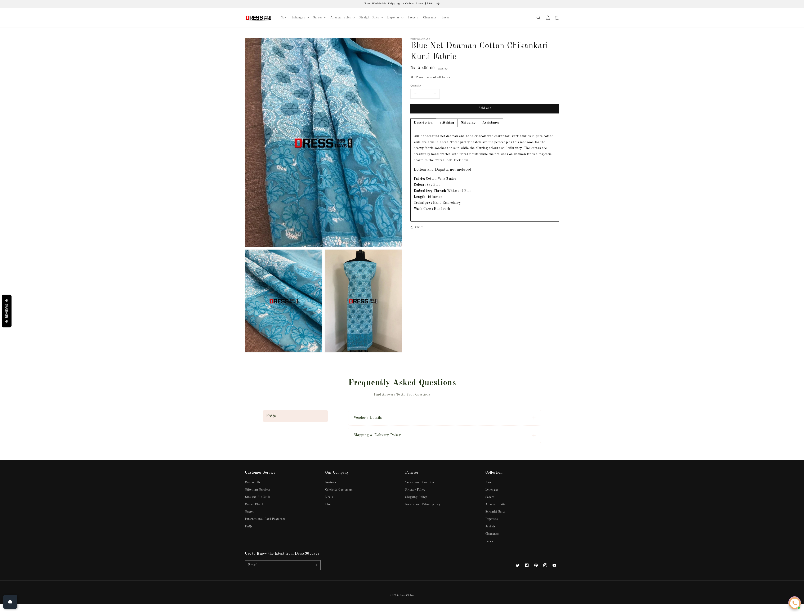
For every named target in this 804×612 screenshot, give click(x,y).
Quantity (415, 85)
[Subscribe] (315, 565)
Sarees (490, 497)
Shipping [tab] (468, 122)
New (488, 482)
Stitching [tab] (446, 122)
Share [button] (419, 227)
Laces (489, 541)
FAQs (249, 526)
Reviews (330, 482)
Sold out (484, 108)
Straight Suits (495, 511)
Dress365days (406, 595)
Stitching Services (258, 489)
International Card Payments (265, 519)
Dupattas (491, 519)
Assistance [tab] (491, 122)
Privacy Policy (415, 489)
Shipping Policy (416, 497)
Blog (328, 504)
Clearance (492, 533)
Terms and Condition (419, 482)
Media (329, 497)
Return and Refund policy (422, 504)
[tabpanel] (484, 174)
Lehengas (492, 489)
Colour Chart (254, 504)
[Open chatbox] (795, 603)
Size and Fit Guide (258, 497)
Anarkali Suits (495, 504)
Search (250, 511)
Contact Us (252, 482)
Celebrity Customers (339, 489)
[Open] (10, 602)
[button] (538, 17)
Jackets (490, 526)
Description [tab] (423, 122)
